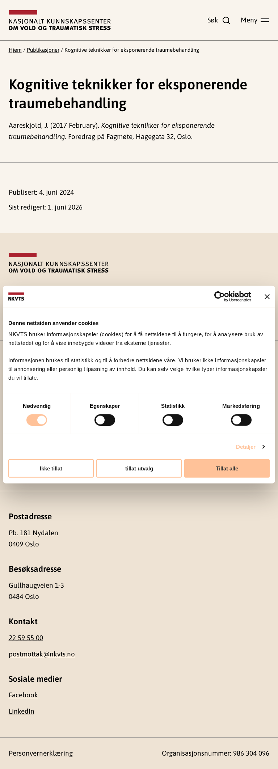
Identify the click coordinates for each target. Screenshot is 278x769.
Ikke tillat (51, 468)
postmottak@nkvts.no (42, 654)
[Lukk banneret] (267, 296)
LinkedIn (21, 711)
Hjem (15, 50)
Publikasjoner (43, 50)
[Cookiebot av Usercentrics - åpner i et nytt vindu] (219, 296)
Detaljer (246, 446)
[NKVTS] (60, 20)
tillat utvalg (139, 468)
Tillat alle (227, 468)
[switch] (104, 420)
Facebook (23, 695)
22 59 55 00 (26, 638)
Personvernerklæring (41, 753)
